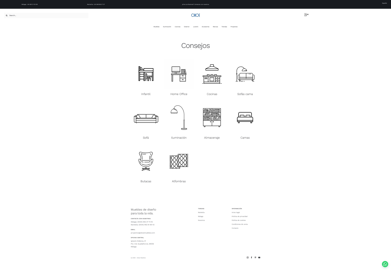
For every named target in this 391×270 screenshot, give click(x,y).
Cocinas (212, 94)
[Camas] (245, 118)
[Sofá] (146, 118)
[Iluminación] (179, 118)
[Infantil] (146, 74)
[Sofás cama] (245, 74)
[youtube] (259, 257)
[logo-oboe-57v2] (195, 13)
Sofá (146, 137)
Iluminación (179, 137)
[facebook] (251, 257)
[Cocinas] (212, 74)
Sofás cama (245, 94)
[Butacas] (146, 161)
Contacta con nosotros (201, 4)
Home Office (178, 94)
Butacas (146, 181)
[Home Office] (179, 74)
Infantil (145, 94)
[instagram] (248, 257)
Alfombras (179, 181)
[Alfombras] (179, 161)
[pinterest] (255, 257)
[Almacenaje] (212, 118)
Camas (245, 137)
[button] (385, 264)
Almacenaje (212, 137)
